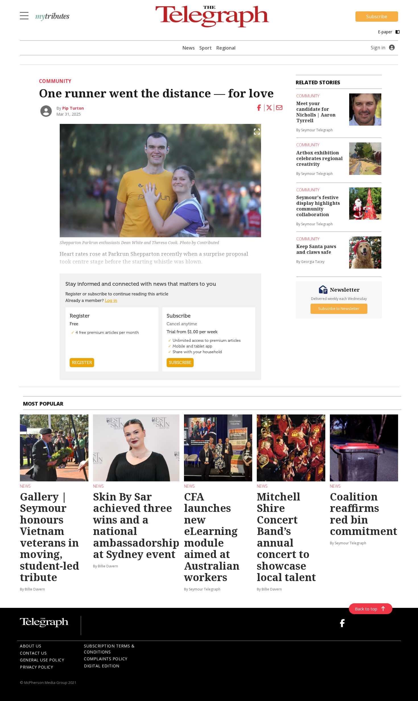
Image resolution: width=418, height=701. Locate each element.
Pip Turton (73, 108)
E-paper (385, 31)
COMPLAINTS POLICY (105, 658)
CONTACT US (33, 653)
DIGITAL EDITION (101, 666)
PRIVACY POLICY (36, 667)
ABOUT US (30, 646)
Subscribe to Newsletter (338, 308)
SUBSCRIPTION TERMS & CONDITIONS (109, 649)
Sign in (378, 47)
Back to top (366, 609)
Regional (225, 48)
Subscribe (376, 16)
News (189, 48)
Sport (205, 48)
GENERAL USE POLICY (42, 660)
